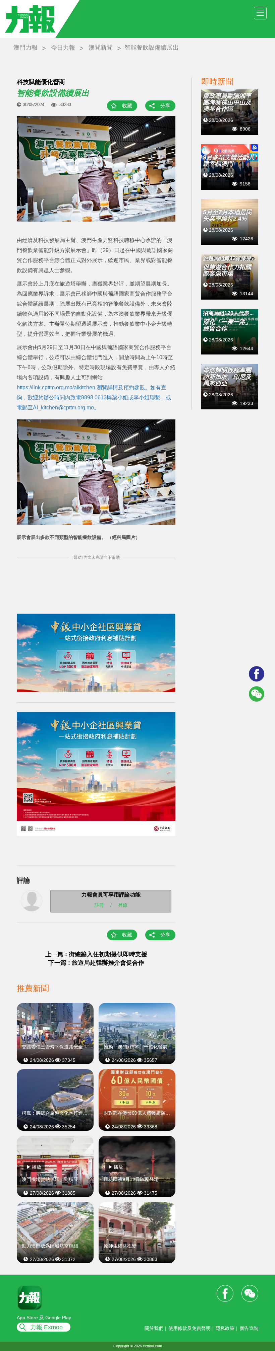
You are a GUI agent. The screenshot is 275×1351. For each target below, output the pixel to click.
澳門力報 (25, 47)
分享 (165, 105)
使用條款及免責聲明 (189, 1328)
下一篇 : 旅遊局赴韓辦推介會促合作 (96, 962)
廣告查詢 (248, 1328)
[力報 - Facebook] (256, 673)
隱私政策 (225, 1328)
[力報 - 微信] (256, 694)
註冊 (99, 905)
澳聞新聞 (101, 47)
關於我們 (154, 1328)
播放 (36, 1167)
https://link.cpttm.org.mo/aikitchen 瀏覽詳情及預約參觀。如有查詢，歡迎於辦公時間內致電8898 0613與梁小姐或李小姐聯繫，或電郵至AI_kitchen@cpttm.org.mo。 (94, 397)
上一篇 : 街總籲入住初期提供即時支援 (96, 954)
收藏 (127, 105)
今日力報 (63, 47)
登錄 (122, 905)
